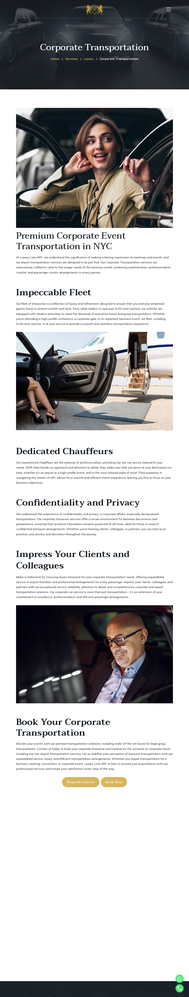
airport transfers (40, 582)
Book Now (114, 782)
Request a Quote (81, 782)
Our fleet (22, 303)
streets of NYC (46, 477)
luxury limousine (70, 577)
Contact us (44, 749)
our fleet (146, 319)
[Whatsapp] (180, 979)
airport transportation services (41, 262)
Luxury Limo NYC (31, 257)
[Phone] (180, 988)
